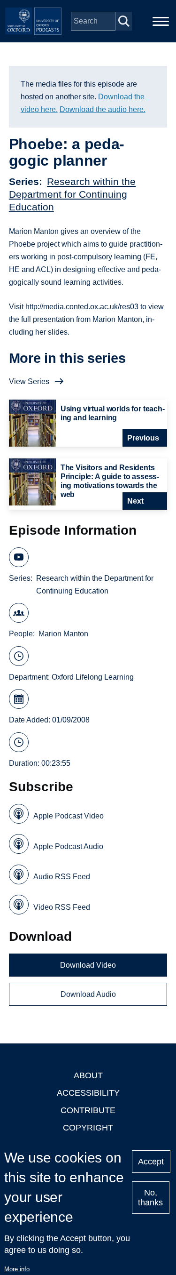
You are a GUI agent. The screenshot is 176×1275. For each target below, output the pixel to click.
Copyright (88, 1127)
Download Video (88, 965)
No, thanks (150, 1197)
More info (17, 1269)
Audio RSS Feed (61, 877)
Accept (151, 1161)
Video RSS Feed (61, 907)
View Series (29, 381)
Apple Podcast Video (68, 816)
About (88, 1075)
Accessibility (88, 1093)
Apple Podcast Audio (68, 846)
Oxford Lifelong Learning (93, 677)
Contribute (88, 1110)
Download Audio (88, 994)
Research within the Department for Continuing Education (72, 194)
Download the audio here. (102, 109)
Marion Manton (63, 634)
